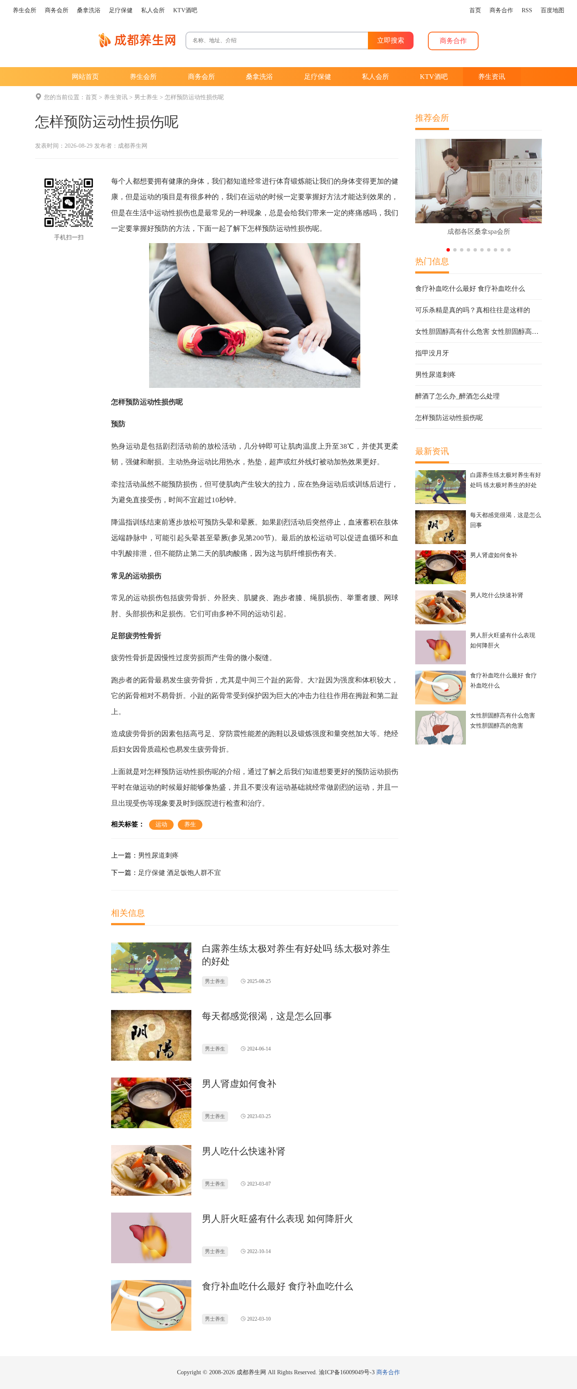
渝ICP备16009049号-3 (347, 1372)
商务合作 (388, 1372)
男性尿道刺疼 (158, 855)
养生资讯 (116, 97)
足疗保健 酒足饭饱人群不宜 (179, 872)
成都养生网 (132, 146)
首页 (91, 97)
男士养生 (146, 97)
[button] (448, 250)
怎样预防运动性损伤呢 (194, 97)
